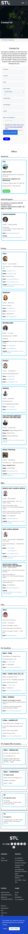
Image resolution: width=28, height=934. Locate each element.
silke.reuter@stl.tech (11, 316)
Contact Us (4, 913)
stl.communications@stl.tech (13, 667)
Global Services (5, 892)
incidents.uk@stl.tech (8, 207)
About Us (3, 906)
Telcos (3, 858)
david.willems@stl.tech (12, 382)
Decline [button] (5, 928)
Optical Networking (6, 895)
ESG (2, 910)
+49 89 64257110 (10, 308)
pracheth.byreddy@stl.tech (13, 233)
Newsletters (18, 897)
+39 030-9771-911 (10, 271)
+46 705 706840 (10, 406)
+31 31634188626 (10, 345)
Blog (16, 895)
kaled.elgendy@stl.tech (12, 471)
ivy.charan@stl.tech (11, 348)
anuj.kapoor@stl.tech (11, 635)
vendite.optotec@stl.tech (12, 282)
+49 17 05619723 (11, 311)
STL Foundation (19, 899)
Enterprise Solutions (20, 863)
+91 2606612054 (11, 685)
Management (4, 908)
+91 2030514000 (10, 662)
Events (17, 892)
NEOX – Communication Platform (19, 876)
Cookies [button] (4, 924)
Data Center (4, 860)
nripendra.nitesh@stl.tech (12, 588)
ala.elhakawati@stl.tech (12, 518)
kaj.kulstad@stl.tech (11, 409)
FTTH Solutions (19, 860)
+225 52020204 (11, 548)
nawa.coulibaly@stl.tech (12, 553)
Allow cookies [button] (14, 928)
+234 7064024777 (12, 551)
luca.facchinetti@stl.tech (12, 279)
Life (2, 915)
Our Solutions (18, 858)
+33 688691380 (10, 376)
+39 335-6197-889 (11, 273)
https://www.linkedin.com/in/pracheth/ (12, 237)
